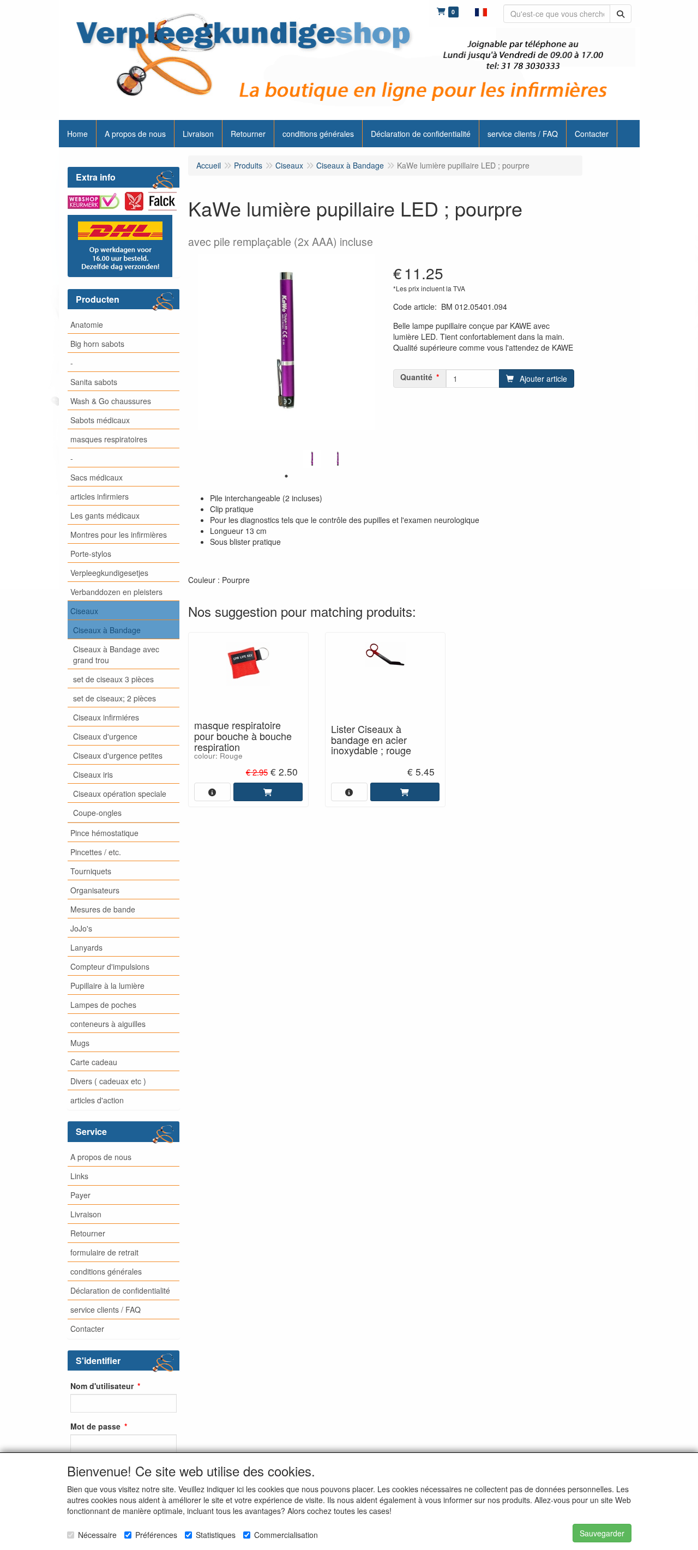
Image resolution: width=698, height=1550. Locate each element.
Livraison (85, 1214)
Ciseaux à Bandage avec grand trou (116, 654)
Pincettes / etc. (95, 851)
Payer (80, 1194)
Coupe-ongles (97, 812)
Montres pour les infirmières (118, 534)
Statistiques (216, 1534)
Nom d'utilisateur (102, 1385)
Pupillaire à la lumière (107, 985)
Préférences (156, 1534)
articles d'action (97, 1100)
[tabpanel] (312, 459)
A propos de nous (100, 1156)
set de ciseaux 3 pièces (113, 679)
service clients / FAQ (105, 1309)
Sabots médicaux (100, 419)
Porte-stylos (90, 553)
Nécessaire (97, 1534)
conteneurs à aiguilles (108, 1023)
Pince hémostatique (104, 832)
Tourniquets (90, 871)
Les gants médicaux (105, 515)
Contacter (87, 1328)
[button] (481, 11)
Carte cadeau (93, 1061)
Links (79, 1175)
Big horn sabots (97, 343)
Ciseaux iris (93, 774)
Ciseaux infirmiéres (106, 717)
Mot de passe (95, 1426)
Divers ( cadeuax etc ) (108, 1081)
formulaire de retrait (104, 1252)
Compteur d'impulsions (109, 966)
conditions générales (106, 1271)
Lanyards (86, 947)
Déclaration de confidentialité (120, 1290)
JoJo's (81, 928)
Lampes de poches (103, 1004)
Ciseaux (84, 610)
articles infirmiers (99, 496)
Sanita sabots (93, 381)
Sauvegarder (602, 1533)
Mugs (79, 1042)
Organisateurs (94, 890)
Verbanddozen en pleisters (116, 591)
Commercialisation (286, 1534)
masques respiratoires (108, 439)
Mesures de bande (102, 909)
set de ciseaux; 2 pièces (114, 698)
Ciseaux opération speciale (119, 793)
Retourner (87, 1233)
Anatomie (86, 324)
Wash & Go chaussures (110, 400)
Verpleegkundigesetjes (109, 572)
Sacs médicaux (96, 477)
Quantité (416, 377)
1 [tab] (286, 476)
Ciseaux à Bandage (107, 629)
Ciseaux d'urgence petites (118, 755)
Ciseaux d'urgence (105, 736)
